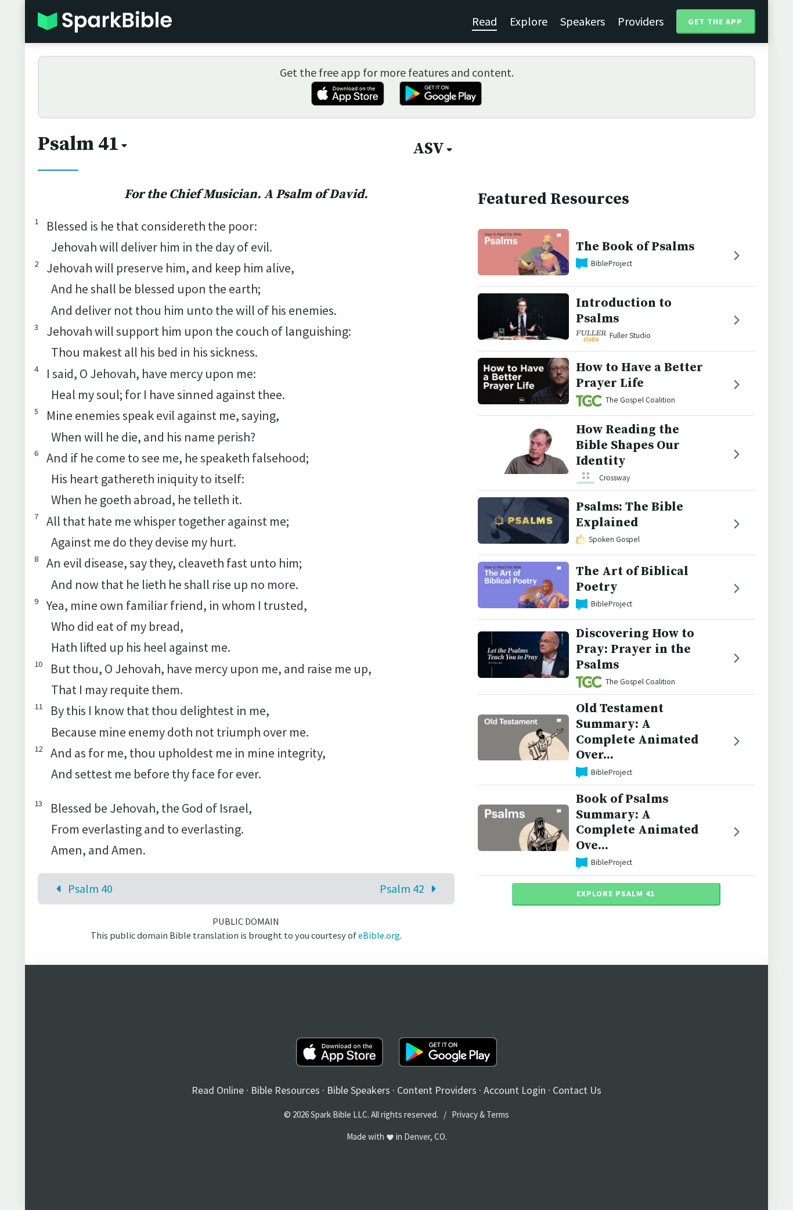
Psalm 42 (402, 888)
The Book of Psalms (635, 246)
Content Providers (437, 1090)
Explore (528, 21)
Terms (497, 1114)
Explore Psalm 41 (615, 893)
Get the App (715, 21)
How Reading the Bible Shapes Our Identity (628, 445)
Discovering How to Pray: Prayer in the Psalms (635, 649)
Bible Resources (285, 1090)
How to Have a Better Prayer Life (639, 375)
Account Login (515, 1090)
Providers (641, 21)
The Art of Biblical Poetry (632, 579)
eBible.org (379, 935)
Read (484, 21)
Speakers (582, 21)
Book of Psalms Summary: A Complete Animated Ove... (637, 822)
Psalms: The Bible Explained (629, 515)
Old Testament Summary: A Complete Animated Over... (637, 732)
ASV (428, 149)
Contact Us (577, 1090)
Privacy (465, 1114)
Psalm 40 (90, 888)
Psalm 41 (78, 144)
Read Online (218, 1090)
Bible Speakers (358, 1090)
